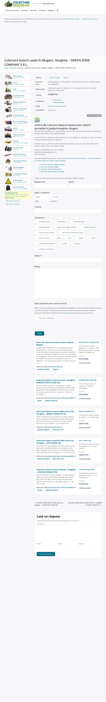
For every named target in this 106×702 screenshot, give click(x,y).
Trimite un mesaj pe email (57, 106)
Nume (39, 544)
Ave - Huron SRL (85, 440)
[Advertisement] (53, 38)
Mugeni (65, 78)
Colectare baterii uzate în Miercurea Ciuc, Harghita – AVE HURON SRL (55, 441)
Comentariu (41, 524)
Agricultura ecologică (13, 204)
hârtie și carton (44, 238)
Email (71, 182)
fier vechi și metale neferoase (72, 233)
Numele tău (40, 182)
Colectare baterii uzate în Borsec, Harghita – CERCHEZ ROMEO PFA (56, 470)
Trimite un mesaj (85, 363)
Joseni (39, 401)
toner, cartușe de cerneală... (20, 122)
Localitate (53, 201)
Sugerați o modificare (94, 115)
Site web (81, 544)
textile (64, 243)
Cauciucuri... (18, 148)
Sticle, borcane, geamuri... (20, 89)
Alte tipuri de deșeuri (12, 201)
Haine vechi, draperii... (19, 129)
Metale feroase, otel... (19, 96)
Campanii (42, 10)
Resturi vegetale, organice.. (20, 181)
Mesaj (38, 266)
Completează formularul (89, 19)
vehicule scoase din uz (47, 249)
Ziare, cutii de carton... (19, 76)
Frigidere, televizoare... (20, 109)
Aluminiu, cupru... (19, 102)
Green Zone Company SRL (89, 342)
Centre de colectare (12, 10)
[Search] (57, 10)
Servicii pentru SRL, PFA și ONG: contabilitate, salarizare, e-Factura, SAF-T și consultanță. (17, 195)
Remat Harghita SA (86, 411)
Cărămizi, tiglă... (20, 161)
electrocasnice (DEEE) (47, 233)
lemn (59, 238)
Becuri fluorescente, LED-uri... (21, 116)
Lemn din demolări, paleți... (20, 155)
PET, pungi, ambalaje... (19, 83)
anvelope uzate (44, 222)
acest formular (64, 313)
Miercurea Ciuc (58, 430)
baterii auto (57, 100)
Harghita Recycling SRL (88, 380)
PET (69, 238)
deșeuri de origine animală (66, 227)
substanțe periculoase (47, 243)
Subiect (38, 256)
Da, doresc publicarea (46, 318)
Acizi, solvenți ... (20, 174)
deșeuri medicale (90, 227)
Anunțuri (24, 10)
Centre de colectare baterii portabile (52, 171)
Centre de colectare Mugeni (49, 167)
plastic (81, 238)
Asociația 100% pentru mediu (69, 19)
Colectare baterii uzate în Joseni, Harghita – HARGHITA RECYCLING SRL (56, 381)
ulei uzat (78, 243)
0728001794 (52, 94)
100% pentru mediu (48, 3)
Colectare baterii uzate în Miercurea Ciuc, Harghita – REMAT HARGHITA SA (55, 412)
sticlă (93, 238)
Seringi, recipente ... (18, 168)
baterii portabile (59, 102)
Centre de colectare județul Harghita (52, 164)
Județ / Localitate (42, 193)
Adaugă (51, 10)
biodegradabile (44, 227)
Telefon (38, 207)
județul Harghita (54, 78)
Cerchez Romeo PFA (86, 469)
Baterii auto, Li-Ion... (19, 135)
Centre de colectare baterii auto (50, 169)
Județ (37, 201)
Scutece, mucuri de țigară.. (20, 187)
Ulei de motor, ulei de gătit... (21, 142)
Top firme (33, 10)
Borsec (40, 490)
